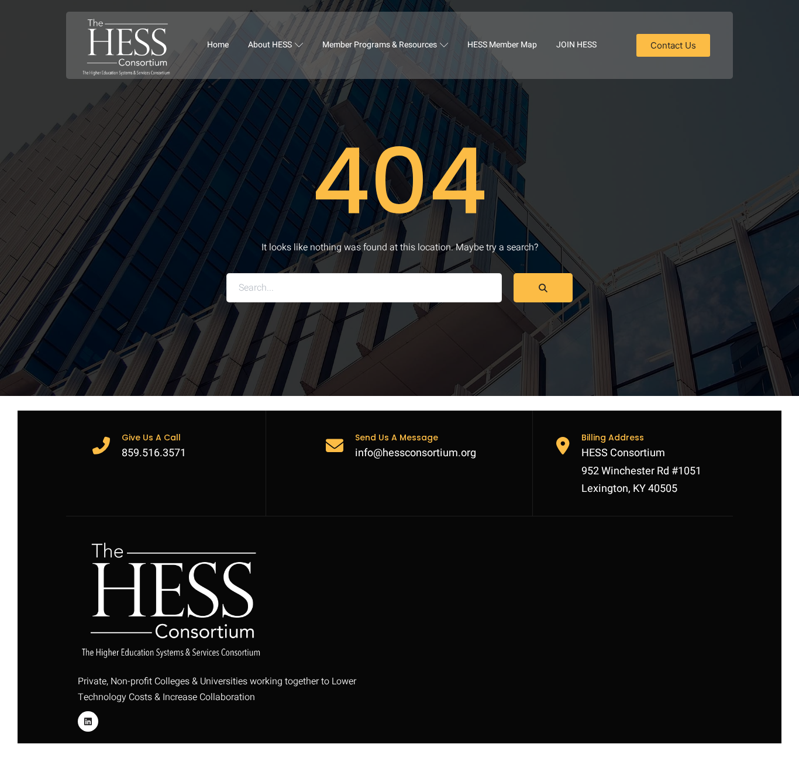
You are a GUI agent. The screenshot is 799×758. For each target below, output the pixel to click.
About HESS (270, 45)
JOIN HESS (576, 45)
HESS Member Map (502, 45)
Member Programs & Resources (379, 45)
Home (218, 45)
